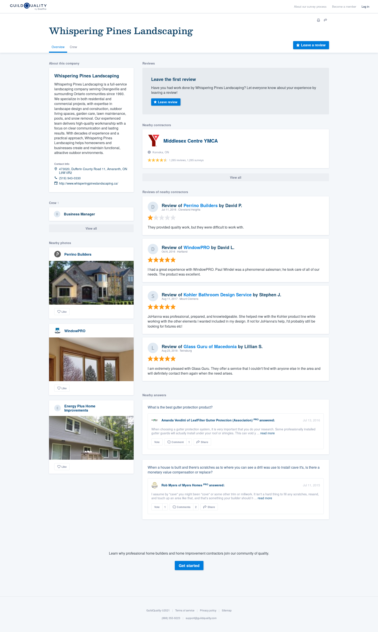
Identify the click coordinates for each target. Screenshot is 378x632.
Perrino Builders (77, 254)
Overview (58, 47)
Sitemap (227, 610)
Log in (365, 6)
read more (267, 433)
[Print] (318, 20)
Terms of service (184, 610)
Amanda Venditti (173, 420)
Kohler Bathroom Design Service (218, 294)
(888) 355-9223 (171, 618)
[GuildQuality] (28, 7)
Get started (189, 565)
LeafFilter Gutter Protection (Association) (222, 420)
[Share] (325, 20)
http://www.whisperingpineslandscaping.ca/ (88, 183)
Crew (73, 47)
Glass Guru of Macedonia (210, 346)
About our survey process (310, 6)
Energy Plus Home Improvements (79, 408)
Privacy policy (208, 610)
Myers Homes (192, 485)
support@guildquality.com (201, 618)
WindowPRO (74, 330)
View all (91, 228)
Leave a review (313, 44)
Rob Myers (169, 485)
